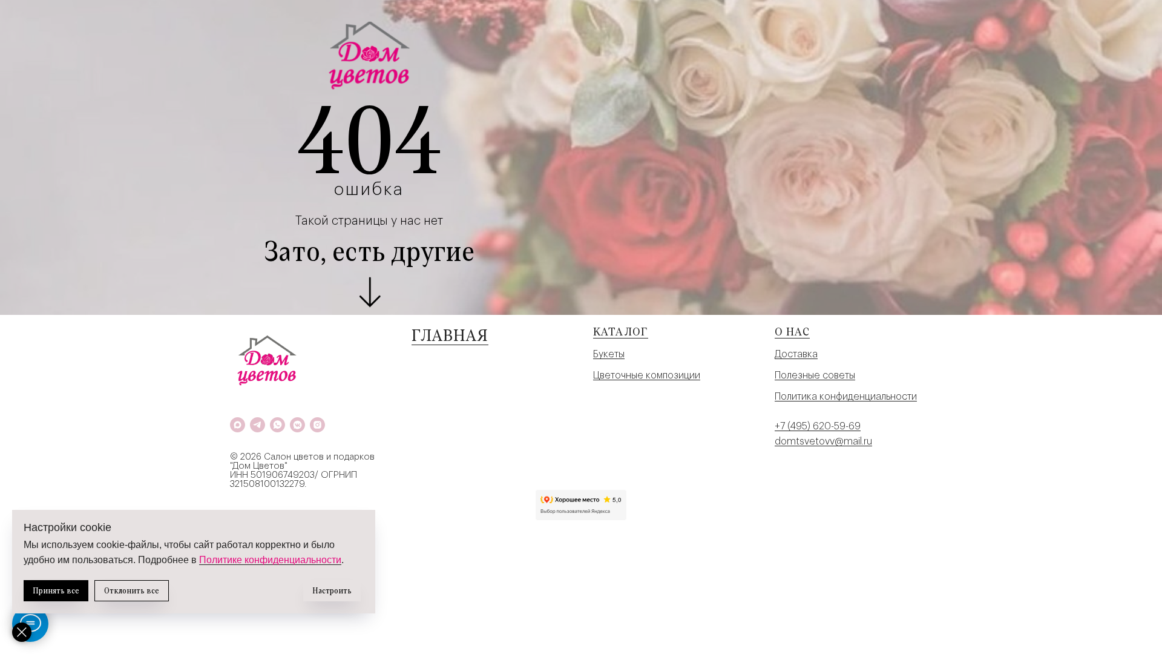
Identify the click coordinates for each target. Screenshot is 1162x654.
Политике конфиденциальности (270, 560)
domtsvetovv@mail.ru (823, 441)
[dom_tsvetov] (317, 424)
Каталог (620, 331)
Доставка (796, 354)
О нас (792, 331)
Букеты (609, 354)
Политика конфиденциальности (846, 396)
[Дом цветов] (237, 424)
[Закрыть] (21, 632)
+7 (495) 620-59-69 (818, 426)
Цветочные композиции (646, 375)
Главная (450, 334)
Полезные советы (815, 375)
